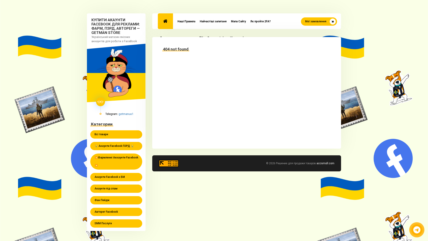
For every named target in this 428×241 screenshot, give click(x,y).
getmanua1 (126, 114)
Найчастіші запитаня (213, 21)
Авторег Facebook (106, 211)
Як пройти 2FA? (260, 21)
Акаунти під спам (106, 188)
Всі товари (101, 134)
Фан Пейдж (102, 200)
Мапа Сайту (238, 21)
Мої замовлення (315, 21)
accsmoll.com (325, 163)
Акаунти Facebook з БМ (110, 177)
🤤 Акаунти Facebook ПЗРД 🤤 (114, 146)
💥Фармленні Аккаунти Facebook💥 (116, 161)
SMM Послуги (103, 223)
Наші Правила (186, 21)
